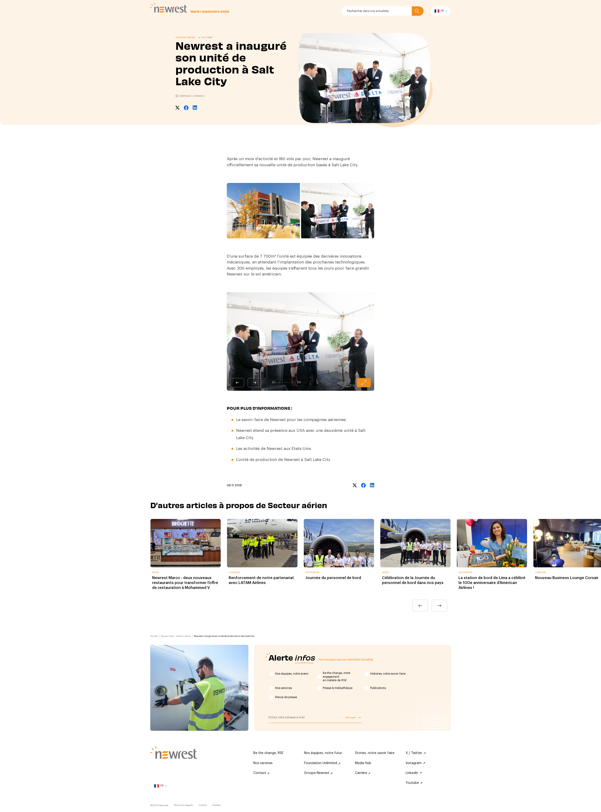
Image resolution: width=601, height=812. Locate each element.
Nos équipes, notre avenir (291, 673)
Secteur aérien (183, 636)
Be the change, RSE (268, 753)
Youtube (412, 783)
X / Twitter (414, 753)
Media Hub (363, 763)
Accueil (154, 636)
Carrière (361, 773)
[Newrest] (168, 8)
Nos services (167, 636)
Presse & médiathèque (337, 688)
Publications (378, 688)
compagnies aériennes (325, 420)
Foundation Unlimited (321, 763)
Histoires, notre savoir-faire (387, 673)
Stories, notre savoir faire (374, 753)
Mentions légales (183, 805)
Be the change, (336, 677)
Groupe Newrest (317, 773)
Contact (260, 773)
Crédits (203, 805)
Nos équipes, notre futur (323, 753)
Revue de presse (286, 697)
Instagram (414, 763)
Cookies (216, 805)
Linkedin (412, 773)
